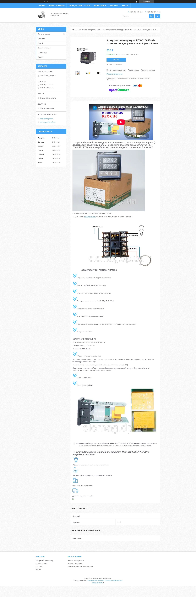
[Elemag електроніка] (42, 14)
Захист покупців (44, 48)
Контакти (114, 5)
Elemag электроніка (75, 563)
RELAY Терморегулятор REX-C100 (91, 30)
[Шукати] (151, 16)
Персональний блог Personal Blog (80, 566)
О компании (42, 52)
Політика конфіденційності (113, 580)
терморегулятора (90, 217)
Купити (116, 60)
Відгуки (125, 5)
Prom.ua (108, 578)
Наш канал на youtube (76, 560)
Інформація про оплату (44, 560)
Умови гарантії (100, 5)
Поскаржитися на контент (95, 580)
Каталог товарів (56, 5)
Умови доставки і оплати (79, 5)
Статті (40, 43)
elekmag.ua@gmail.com (48, 122)
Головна (41, 5)
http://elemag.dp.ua (46, 119)
